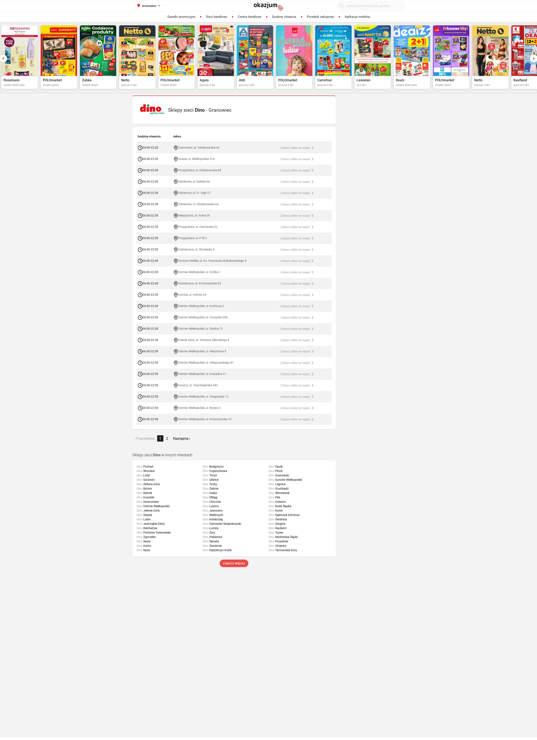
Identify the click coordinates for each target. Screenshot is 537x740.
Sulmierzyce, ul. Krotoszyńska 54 (199, 283)
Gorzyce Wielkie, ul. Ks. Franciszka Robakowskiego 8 (212, 260)
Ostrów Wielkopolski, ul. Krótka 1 (199, 271)
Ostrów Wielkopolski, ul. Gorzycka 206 (203, 317)
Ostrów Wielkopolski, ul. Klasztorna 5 (202, 351)
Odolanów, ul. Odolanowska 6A (198, 204)
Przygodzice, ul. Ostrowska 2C (198, 226)
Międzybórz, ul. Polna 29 (194, 215)
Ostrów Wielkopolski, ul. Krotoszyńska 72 (205, 419)
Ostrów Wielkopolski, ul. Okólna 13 (200, 328)
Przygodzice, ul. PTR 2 (192, 238)
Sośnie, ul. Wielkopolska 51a (196, 158)
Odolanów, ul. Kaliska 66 (194, 181)
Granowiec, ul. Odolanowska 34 (198, 147)
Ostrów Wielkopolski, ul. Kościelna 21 (202, 373)
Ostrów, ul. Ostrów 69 (192, 294)
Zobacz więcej (234, 563)
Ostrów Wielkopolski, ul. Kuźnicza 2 (201, 305)
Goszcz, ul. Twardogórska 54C (198, 385)
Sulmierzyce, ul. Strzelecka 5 (196, 249)
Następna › (181, 438)
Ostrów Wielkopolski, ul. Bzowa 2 (199, 407)
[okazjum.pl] (268, 6)
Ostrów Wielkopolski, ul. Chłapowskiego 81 (206, 362)
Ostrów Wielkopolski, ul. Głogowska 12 (203, 396)
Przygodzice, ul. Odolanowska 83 (199, 170)
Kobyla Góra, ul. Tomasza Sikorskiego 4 (203, 339)
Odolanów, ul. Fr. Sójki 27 (194, 192)
